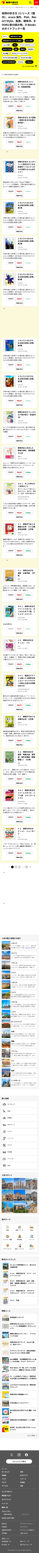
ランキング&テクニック (27, 45)
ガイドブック (10, 7)
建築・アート (19, 1230)
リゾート (10, 1138)
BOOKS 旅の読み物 (9, 62)
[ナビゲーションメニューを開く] (36, 2)
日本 (8, 1165)
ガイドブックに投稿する (27, 1530)
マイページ (25, 1514)
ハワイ (9, 1131)
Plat (15, 45)
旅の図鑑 (5, 53)
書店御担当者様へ (7, 1530)
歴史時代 (30, 49)
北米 (8, 1111)
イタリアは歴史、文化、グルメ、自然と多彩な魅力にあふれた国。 (23, 947)
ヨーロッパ (11, 1104)
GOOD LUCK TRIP (8, 1518)
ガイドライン (24, 1527)
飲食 (7, 1230)
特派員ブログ (6, 1495)
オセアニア (11, 1125)
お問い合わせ (24, 1533)
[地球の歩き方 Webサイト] (10, 2)
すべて (5, 36)
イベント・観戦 (7, 1239)
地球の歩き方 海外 (16, 36)
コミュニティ (6, 1511)
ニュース (5, 1503)
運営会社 (4, 1523)
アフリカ (10, 1159)
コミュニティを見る (19, 1461)
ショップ (31, 1249)
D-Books (29, 62)
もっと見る (31, 1435)
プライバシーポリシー (26, 1523)
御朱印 (23, 49)
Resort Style (7, 49)
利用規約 (4, 1527)
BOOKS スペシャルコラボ (19, 53)
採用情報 (4, 1533)
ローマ (27, 948)
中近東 (9, 1152)
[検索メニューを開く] (30, 2)
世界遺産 (19, 1239)
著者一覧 (5, 1507)
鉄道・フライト (19, 1249)
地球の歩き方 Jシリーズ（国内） (12, 41)
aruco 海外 (29, 41)
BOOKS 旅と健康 (26, 58)
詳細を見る (19, 110)
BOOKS (20, 62)
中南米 (9, 1118)
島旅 (16, 49)
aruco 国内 (6, 45)
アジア (9, 1145)
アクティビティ (7, 1249)
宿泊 (31, 1230)
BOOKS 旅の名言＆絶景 (10, 58)
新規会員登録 (8, 1514)
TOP (3, 7)
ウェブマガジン (7, 1491)
